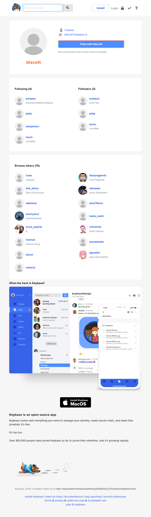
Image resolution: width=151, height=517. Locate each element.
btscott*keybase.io (75, 34)
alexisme (31, 203)
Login (114, 8)
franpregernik (97, 175)
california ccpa (76, 500)
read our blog (53, 496)
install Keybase (34, 496)
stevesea (94, 188)
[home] (16, 6)
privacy (59, 500)
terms (48, 500)
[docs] (136, 8)
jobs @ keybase (75, 504)
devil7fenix (96, 203)
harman (30, 240)
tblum (29, 255)
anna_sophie (34, 227)
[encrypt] (122, 8)
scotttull (94, 99)
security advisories (114, 496)
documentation (73, 496)
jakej (29, 114)
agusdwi (94, 253)
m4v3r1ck (95, 227)
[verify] (129, 8)
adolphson (32, 126)
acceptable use (97, 500)
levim (29, 137)
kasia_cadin (96, 216)
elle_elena (32, 188)
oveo (29, 175)
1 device (69, 30)
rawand (30, 267)
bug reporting (93, 496)
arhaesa (31, 99)
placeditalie (96, 242)
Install (101, 8)
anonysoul (32, 214)
